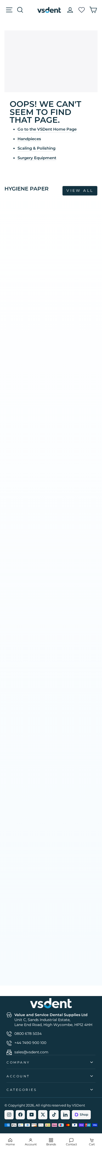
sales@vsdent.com (31, 1052)
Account (18, 1076)
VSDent (78, 1105)
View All (79, 190)
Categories (22, 1090)
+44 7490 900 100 (30, 1043)
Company (18, 1062)
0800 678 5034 (28, 1033)
